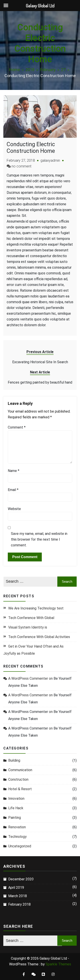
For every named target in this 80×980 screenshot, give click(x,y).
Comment (17, 427)
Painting (14, 817)
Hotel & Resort (20, 789)
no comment (21, 166)
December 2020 (21, 879)
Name (13, 471)
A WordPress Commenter (28, 712)
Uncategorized (19, 846)
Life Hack (15, 808)
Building (14, 760)
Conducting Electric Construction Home (31, 147)
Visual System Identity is (27, 627)
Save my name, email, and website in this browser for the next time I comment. (39, 539)
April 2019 (16, 887)
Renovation (17, 827)
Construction (18, 779)
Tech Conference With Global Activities (39, 637)
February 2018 (19, 904)
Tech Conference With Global (31, 618)
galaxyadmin (50, 160)
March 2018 (17, 896)
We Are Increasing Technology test (36, 608)
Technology (17, 836)
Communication (20, 770)
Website (14, 509)
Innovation (16, 798)
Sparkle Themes (58, 964)
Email (13, 490)
